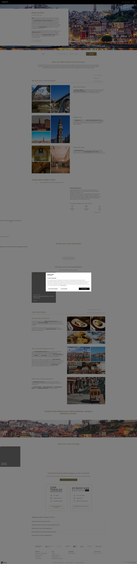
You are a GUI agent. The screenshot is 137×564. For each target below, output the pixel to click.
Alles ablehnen (64, 288)
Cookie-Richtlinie (63, 285)
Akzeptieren (84, 288)
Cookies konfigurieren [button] (53, 288)
